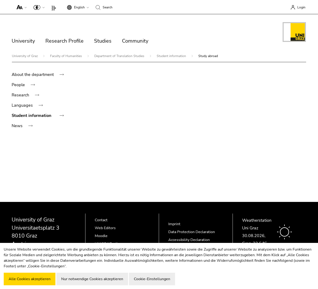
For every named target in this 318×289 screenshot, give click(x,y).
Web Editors (105, 228)
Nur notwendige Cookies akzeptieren (92, 279)
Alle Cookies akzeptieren (30, 279)
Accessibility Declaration (189, 239)
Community (135, 40)
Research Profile (64, 40)
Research (21, 95)
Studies (103, 40)
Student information (172, 56)
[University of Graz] (294, 33)
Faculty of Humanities (66, 56)
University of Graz (25, 56)
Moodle (101, 235)
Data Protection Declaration (191, 232)
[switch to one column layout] (55, 7)
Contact (101, 220)
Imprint (174, 224)
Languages (23, 105)
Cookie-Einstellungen (152, 279)
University (23, 40)
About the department (33, 74)
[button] (20, 7)
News (18, 126)
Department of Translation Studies (119, 56)
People (19, 85)
